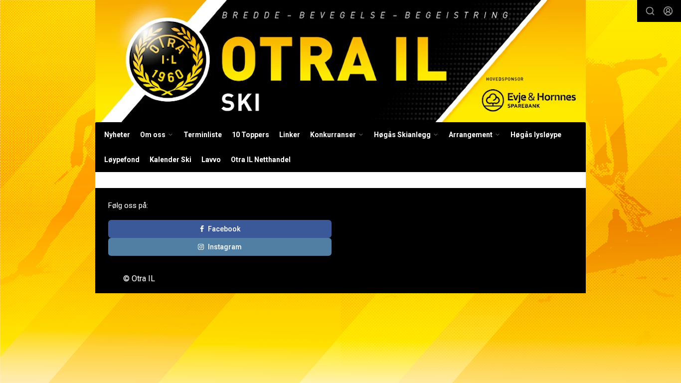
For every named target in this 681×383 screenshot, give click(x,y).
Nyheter (117, 135)
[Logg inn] (668, 11)
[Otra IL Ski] (340, 61)
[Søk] (650, 11)
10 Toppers (250, 135)
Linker (289, 135)
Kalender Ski (170, 160)
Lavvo (211, 160)
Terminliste (202, 135)
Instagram (225, 247)
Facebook (224, 229)
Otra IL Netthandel (261, 160)
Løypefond (122, 160)
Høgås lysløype (536, 135)
